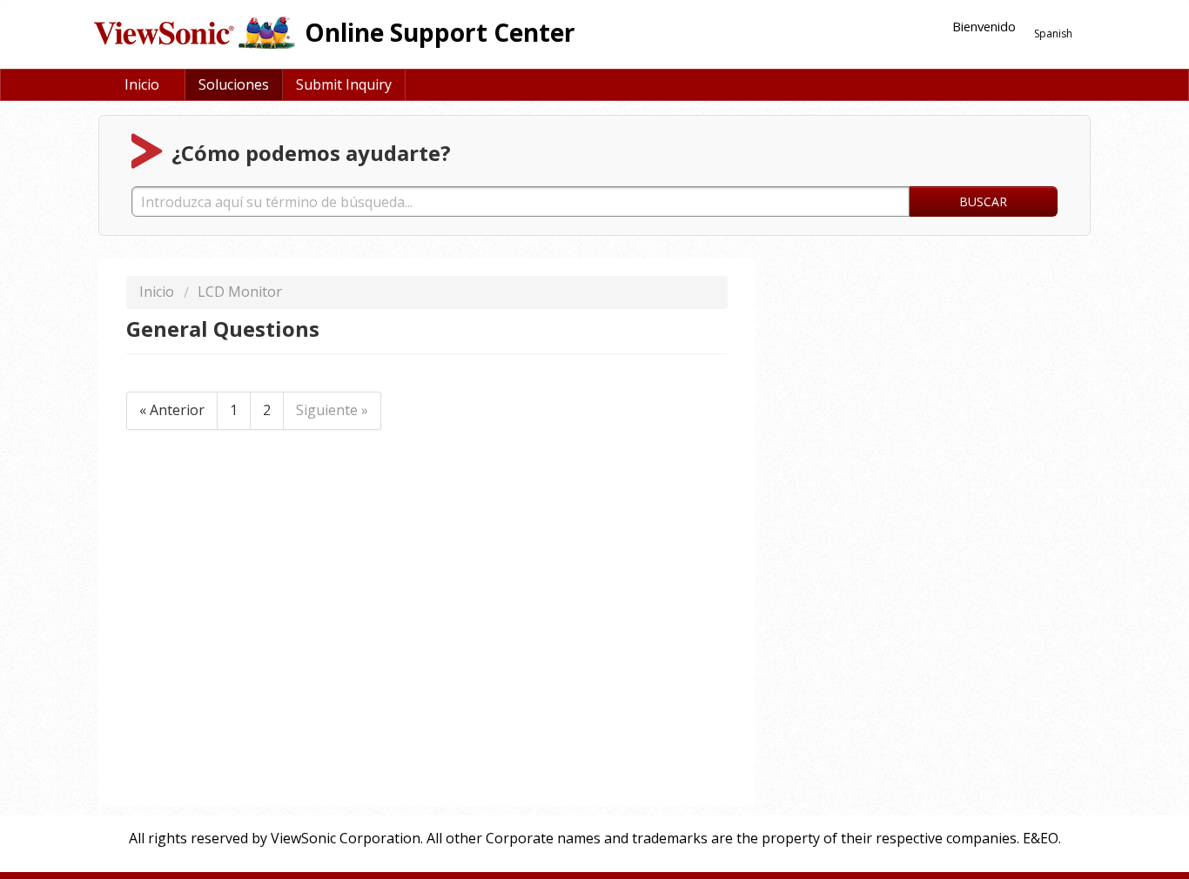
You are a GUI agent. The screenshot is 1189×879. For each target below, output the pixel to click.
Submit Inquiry (344, 84)
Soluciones (233, 84)
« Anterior (172, 409)
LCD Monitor (240, 291)
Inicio (141, 84)
